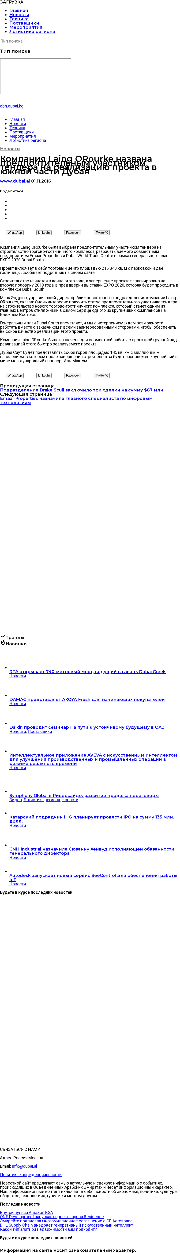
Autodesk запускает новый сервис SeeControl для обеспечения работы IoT (93, 877)
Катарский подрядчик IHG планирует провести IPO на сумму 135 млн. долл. (91, 819)
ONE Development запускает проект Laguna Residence (52, 1216)
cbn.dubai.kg (11, 106)
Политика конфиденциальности (31, 1174)
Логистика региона (32, 31)
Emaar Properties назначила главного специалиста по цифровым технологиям (76, 400)
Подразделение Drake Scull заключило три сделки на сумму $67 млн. (82, 390)
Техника (19, 19)
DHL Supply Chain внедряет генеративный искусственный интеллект (66, 1225)
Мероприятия (25, 27)
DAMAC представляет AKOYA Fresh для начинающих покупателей (87, 699)
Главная (18, 10)
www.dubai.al (15, 181)
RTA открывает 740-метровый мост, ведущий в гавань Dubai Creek (87, 671)
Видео (15, 799)
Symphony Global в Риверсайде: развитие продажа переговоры (84, 795)
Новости (19, 14)
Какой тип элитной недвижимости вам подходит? (48, 1229)
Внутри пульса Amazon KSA (26, 1212)
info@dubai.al (24, 1166)
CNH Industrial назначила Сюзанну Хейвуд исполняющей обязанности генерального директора (91, 851)
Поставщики (24, 23)
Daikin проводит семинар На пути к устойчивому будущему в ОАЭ (87, 727)
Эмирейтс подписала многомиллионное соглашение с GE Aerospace (66, 1220)
